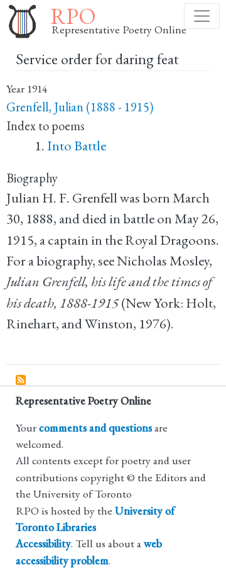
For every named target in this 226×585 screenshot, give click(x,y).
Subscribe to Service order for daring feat (21, 380)
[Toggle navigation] (202, 16)
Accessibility (43, 543)
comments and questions (95, 427)
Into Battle (76, 145)
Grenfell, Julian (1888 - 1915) (79, 107)
